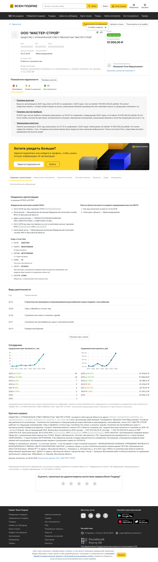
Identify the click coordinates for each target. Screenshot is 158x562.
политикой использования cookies (79, 556)
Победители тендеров (18, 514)
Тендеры (12, 522)
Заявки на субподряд (18, 525)
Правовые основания (54, 536)
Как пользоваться (52, 522)
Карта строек (14, 529)
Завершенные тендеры (18, 518)
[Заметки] (97, 32)
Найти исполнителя (53, 514)
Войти (105, 6)
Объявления (14, 540)
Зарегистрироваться (28, 164)
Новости (48, 532)
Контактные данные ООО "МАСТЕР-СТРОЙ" (57, 458)
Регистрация (120, 6)
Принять (121, 555)
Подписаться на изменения (95, 24)
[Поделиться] (101, 32)
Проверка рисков (49, 80)
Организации (14, 536)
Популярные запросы (54, 529)
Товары (12, 543)
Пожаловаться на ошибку (137, 24)
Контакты (49, 543)
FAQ (46, 525)
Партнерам (49, 540)
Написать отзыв (116, 24)
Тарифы (48, 518)
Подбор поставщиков (18, 532)
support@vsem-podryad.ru (130, 533)
